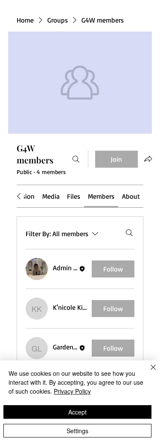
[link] (51, 196)
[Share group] (148, 159)
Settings (77, 430)
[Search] (76, 159)
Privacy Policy (72, 391)
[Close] (148, 372)
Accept (77, 412)
